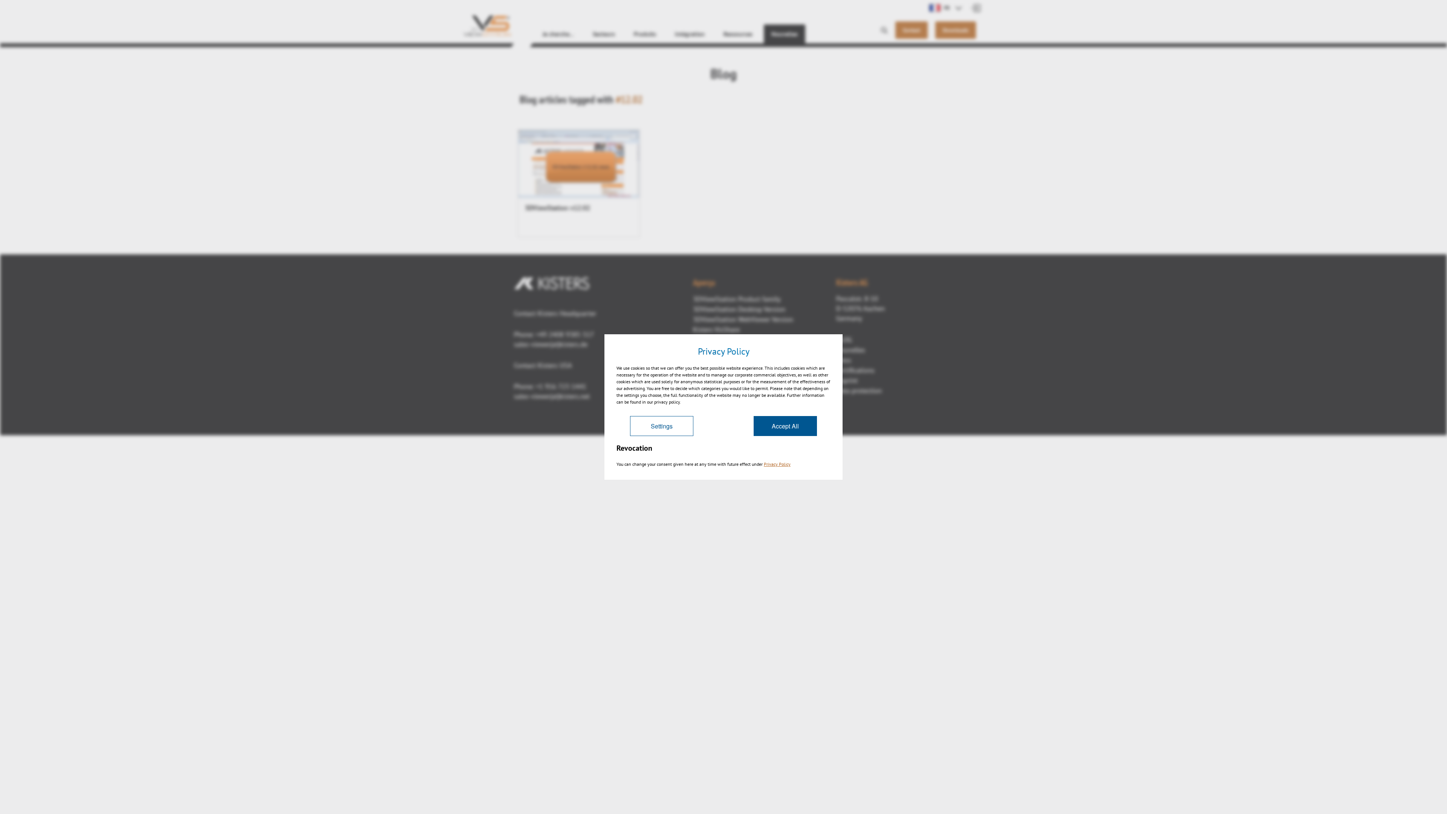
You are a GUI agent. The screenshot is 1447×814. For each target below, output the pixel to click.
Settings (662, 426)
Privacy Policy (777, 464)
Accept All (785, 426)
